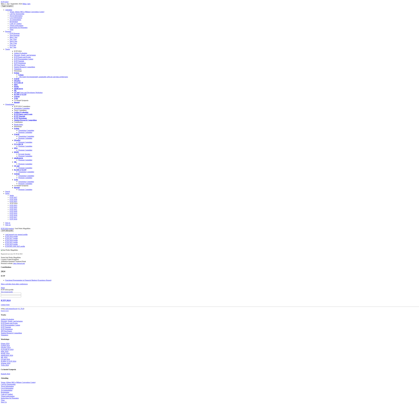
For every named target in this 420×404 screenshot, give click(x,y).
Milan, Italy (27, 4)
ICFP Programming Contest (23, 59)
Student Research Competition (24, 67)
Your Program (14, 35)
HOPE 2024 (5, 353)
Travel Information (16, 16)
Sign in (7, 223)
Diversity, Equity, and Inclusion (25, 55)
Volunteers (17, 69)
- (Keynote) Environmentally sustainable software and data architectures (43, 77)
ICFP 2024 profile (7, 230)
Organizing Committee (22, 108)
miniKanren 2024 (7, 355)
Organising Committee (26, 182)
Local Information (16, 18)
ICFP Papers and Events (22, 57)
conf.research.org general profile (16, 234)
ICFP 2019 (13, 213)
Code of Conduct (16, 24)
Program (8, 31)
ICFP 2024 (4, 228)
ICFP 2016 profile (11, 236)
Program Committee (25, 132)
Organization (9, 104)
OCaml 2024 (5, 359)
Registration (14, 22)
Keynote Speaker (24, 154)
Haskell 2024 (5, 374)
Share (3, 288)
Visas (11, 29)
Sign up (8, 225)
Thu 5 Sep (13, 43)
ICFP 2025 (13, 201)
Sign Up (4, 402)
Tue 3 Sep (13, 39)
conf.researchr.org (11, 309)
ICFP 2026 (13, 199)
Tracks (7, 49)
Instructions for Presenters (18, 27)
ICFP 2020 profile (11, 240)
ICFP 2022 (13, 207)
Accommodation (15, 20)
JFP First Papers (19, 65)
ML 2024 (4, 357)
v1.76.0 (21, 309)
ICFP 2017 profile (11, 238)
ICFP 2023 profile (11, 244)
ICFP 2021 (13, 209)
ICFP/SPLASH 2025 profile (15, 246)
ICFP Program (15, 33)
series (11, 228)
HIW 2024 (4, 351)
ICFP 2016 (13, 219)
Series (12, 195)
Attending (8, 10)
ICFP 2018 (13, 215)
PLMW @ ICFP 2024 (8, 361)
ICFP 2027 (13, 197)
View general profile (7, 292)
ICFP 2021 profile (11, 242)
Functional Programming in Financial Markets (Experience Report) (28, 280)
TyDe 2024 (5, 365)
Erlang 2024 (5, 343)
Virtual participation (16, 25)
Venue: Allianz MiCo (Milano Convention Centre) (27, 12)
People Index (18, 124)
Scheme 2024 (5, 363)
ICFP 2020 (13, 211)
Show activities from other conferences (14, 284)
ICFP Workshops (20, 63)
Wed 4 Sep (13, 41)
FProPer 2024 (5, 347)
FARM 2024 (5, 345)
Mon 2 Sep (13, 37)
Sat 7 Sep (13, 47)
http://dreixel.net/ (19, 263)
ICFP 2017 (13, 217)
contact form (5, 305)
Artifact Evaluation (20, 53)
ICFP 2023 (13, 205)
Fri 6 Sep (13, 45)
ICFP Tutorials (19, 61)
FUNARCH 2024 (7, 349)
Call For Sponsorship (17, 14)
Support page (5, 311)
